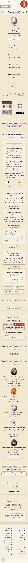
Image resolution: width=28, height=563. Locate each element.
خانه (23, 528)
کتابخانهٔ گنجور (7, 533)
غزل (11, 136)
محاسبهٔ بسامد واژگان (15, 308)
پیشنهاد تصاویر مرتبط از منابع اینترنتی (15, 332)
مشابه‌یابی (22, 539)
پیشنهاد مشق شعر (14, 353)
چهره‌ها (22, 551)
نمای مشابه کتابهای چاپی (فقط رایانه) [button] (14, 292)
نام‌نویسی (7, 513)
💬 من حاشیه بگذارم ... (14, 509)
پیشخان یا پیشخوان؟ (6, 543)
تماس (9, 553)
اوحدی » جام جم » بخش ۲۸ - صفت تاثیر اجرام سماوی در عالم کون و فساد (14, 397)
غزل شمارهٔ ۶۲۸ (14, 30)
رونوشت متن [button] (20, 288)
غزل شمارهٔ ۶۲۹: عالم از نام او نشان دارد (21, 95)
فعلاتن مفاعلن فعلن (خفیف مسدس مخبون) (13, 134)
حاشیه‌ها (8, 126)
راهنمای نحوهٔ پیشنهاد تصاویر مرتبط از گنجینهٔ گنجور (14, 336)
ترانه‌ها (20, 126)
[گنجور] (24, 4)
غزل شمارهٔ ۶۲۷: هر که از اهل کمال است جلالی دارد (6, 95)
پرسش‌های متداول (20, 549)
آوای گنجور (8, 539)
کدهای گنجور (7, 528)
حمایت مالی (21, 553)
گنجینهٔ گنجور (7, 535)
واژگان (20, 123)
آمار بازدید (8, 549)
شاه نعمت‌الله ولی (16, 25)
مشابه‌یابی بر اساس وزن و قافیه (15, 458)
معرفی (22, 548)
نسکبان (8, 544)
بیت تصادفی (21, 530)
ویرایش (8, 177)
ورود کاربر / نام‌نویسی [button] (15, 12)
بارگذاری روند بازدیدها (14, 491)
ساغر (9, 532)
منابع (9, 551)
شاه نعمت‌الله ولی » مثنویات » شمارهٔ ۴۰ (14, 413)
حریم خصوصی (7, 554)
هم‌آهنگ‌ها (4, 123)
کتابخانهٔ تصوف (12, 137)
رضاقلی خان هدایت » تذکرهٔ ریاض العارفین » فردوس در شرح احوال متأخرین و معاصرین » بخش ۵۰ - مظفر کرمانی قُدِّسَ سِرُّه (14, 449)
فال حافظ (22, 533)
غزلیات (10, 25)
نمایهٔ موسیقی (21, 535)
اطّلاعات (24, 123)
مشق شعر (10, 123)
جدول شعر (21, 532)
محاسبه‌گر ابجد (7, 537)
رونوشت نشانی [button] (9, 288)
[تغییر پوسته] (3, 560)
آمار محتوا (22, 555)
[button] (26, 12)
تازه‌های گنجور (21, 541)
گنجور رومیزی (7, 530)
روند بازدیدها (14, 126)
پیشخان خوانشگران (6, 541)
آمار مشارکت (8, 547)
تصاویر (15, 123)
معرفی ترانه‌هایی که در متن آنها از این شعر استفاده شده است (14, 473)
